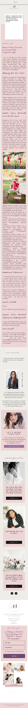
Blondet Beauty (8, 311)
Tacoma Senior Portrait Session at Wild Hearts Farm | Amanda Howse (13, 359)
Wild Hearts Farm (13, 306)
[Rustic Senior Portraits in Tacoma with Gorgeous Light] (14, 27)
